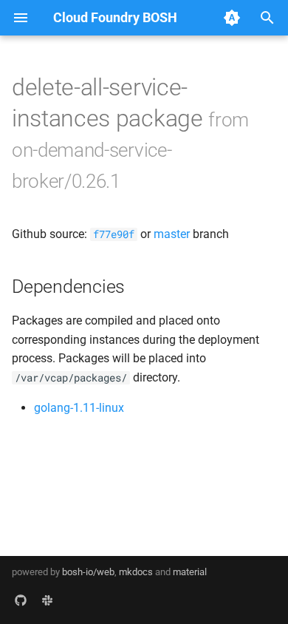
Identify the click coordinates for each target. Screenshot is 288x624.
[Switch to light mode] (232, 18)
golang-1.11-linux (79, 408)
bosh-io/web (88, 571)
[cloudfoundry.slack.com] (47, 600)
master (172, 234)
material (190, 571)
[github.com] (20, 600)
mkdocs (136, 571)
